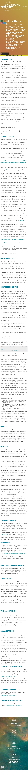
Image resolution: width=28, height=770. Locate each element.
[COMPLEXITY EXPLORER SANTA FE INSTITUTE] (10, 6)
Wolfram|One (5, 534)
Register (14, 747)
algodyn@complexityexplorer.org (14, 705)
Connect (14, 758)
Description (3, 53)
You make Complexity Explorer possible (14, 737)
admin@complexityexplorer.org (8, 169)
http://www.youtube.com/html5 (8, 676)
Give (14, 735)
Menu (26, 6)
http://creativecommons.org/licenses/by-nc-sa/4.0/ (13, 553)
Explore (14, 724)
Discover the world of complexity (14, 725)
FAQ (7, 53)
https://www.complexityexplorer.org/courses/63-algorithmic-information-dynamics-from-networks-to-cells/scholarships (13, 162)
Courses (3, 18)
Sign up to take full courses (14, 748)
